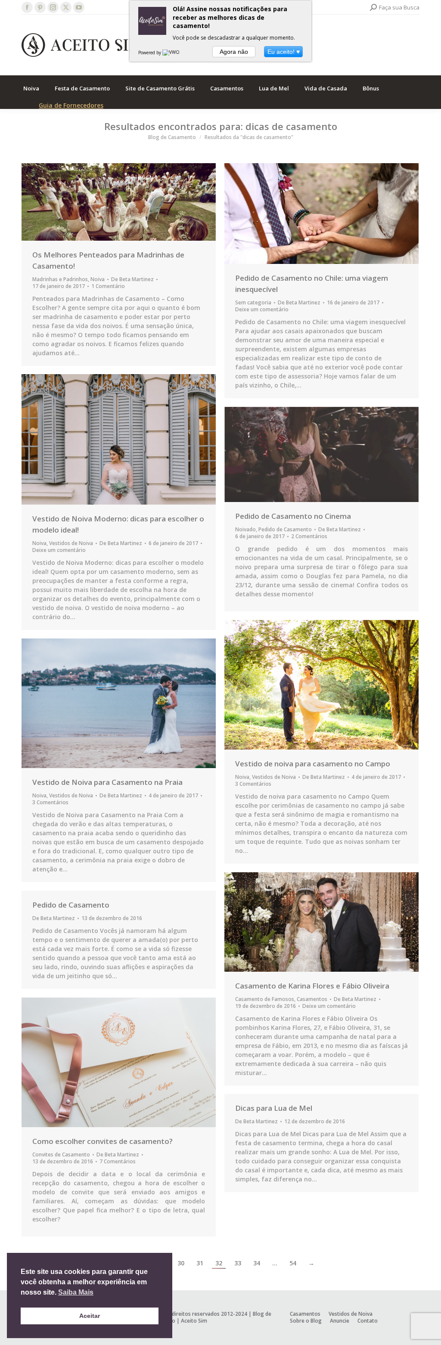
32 (218, 1263)
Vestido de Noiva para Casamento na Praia (107, 782)
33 (237, 1263)
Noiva (97, 279)
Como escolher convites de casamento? (102, 1141)
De (132, 279)
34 (256, 1263)
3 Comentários (253, 784)
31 (199, 1263)
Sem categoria (253, 302)
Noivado (245, 529)
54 (292, 1263)
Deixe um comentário (262, 309)
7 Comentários (117, 1161)
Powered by (150, 53)
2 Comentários (309, 536)
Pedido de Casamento (285, 529)
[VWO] (171, 53)
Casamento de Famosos (264, 999)
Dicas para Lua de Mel (273, 1108)
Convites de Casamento (61, 1154)
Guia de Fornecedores (71, 105)
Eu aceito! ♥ (283, 51)
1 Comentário (108, 286)
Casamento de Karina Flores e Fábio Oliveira (312, 986)
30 (180, 1263)
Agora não (234, 51)
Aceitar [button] (89, 1315)
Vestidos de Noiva (71, 543)
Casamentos (312, 999)
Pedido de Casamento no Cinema (293, 516)
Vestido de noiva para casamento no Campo (312, 764)
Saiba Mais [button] (75, 1292)
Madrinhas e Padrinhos (60, 279)
